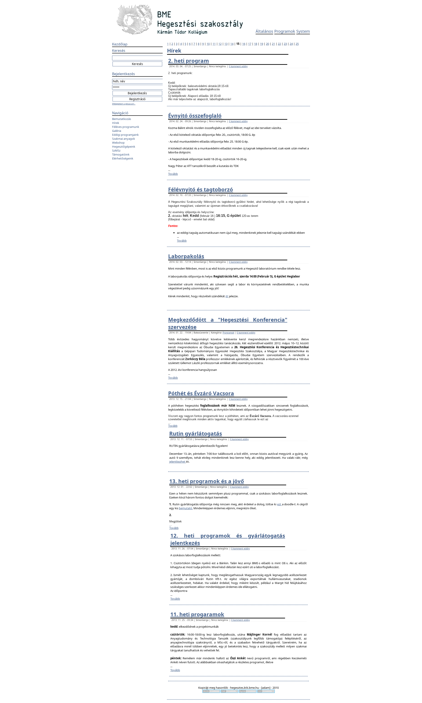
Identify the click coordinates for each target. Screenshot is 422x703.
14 (231, 44)
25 (297, 44)
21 (273, 44)
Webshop (118, 143)
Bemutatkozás (121, 119)
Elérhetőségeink (122, 158)
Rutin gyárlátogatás (195, 433)
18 (255, 44)
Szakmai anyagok (123, 139)
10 (208, 44)
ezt (279, 504)
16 (243, 44)
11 (214, 44)
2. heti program (188, 60)
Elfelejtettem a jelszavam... (123, 103)
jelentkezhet (177, 462)
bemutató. (186, 508)
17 (249, 44)
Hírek (115, 123)
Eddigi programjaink (125, 135)
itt (227, 296)
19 (261, 44)
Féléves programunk (125, 127)
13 (225, 44)
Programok (284, 31)
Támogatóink (120, 154)
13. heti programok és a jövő (206, 481)
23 (285, 44)
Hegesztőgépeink (123, 147)
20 (267, 44)
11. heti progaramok (197, 614)
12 (220, 44)
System (303, 31)
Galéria (116, 131)
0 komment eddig (238, 66)
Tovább (173, 174)
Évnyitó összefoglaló (195, 115)
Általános (264, 31)
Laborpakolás (186, 256)
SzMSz (116, 150)
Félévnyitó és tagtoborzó (200, 189)
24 (291, 44)
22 (279, 44)
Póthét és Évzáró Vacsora (201, 393)
